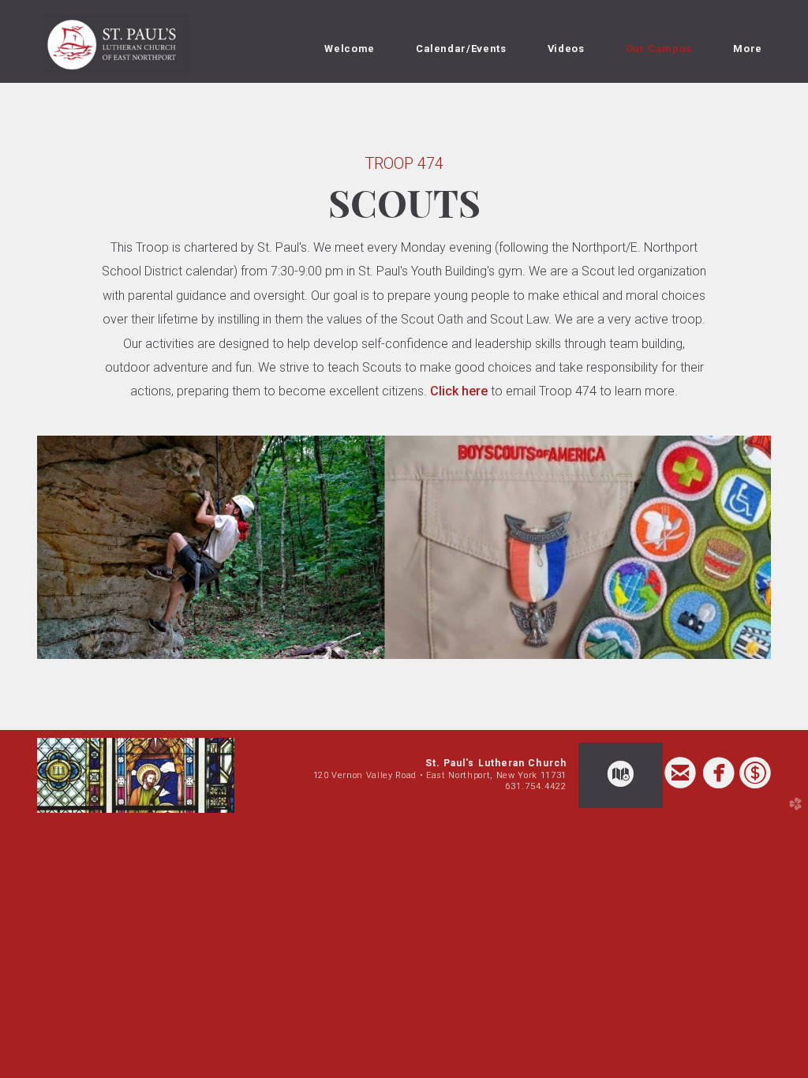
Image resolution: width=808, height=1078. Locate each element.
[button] (620, 775)
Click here (457, 391)
